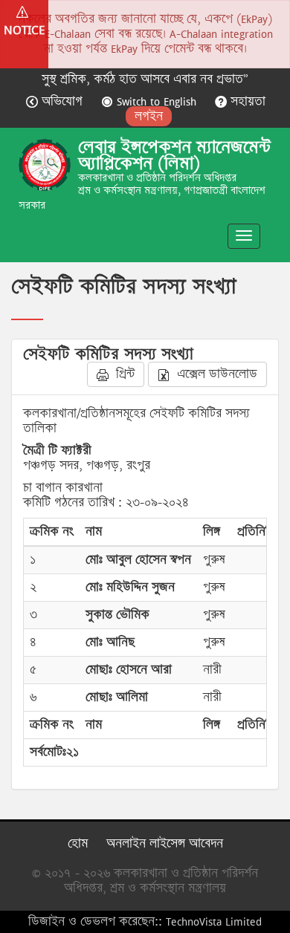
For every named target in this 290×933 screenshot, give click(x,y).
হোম (78, 843)
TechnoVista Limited (214, 921)
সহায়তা (246, 101)
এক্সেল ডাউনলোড (215, 374)
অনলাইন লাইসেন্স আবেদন (164, 843)
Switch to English (156, 101)
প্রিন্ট (123, 374)
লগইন (149, 116)
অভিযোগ (62, 101)
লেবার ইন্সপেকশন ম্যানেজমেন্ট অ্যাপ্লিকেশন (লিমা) (174, 155)
